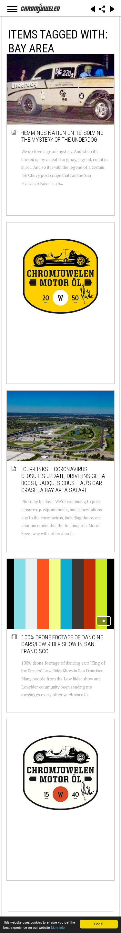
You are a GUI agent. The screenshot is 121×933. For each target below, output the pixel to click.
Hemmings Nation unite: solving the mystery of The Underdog (62, 136)
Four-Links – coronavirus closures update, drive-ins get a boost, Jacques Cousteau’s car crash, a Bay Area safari (63, 480)
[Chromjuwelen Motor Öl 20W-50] (60, 276)
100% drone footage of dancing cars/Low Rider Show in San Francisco (62, 644)
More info (58, 927)
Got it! (98, 923)
